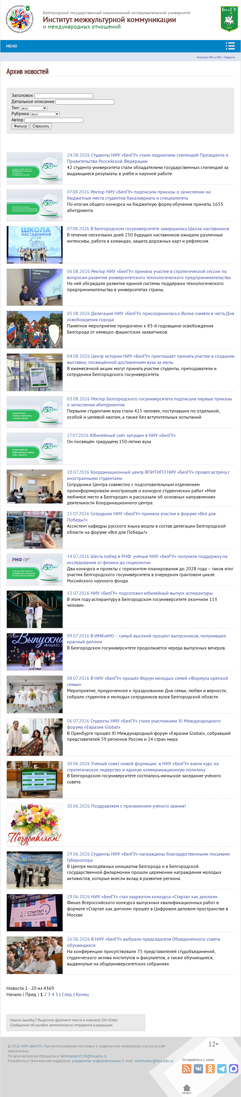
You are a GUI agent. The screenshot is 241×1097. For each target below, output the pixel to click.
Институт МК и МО (209, 57)
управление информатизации (96, 1061)
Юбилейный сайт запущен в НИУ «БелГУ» (133, 435)
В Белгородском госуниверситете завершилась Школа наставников (160, 228)
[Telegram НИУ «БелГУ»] (222, 1075)
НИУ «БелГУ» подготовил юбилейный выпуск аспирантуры (152, 593)
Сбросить (41, 126)
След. (67, 994)
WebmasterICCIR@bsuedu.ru (83, 1056)
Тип (15, 107)
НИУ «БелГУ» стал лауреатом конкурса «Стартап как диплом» (154, 896)
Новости (229, 57)
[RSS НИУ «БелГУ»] (187, 1075)
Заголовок (22, 95)
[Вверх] (187, 1093)
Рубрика (20, 113)
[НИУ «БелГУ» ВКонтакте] (199, 1075)
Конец (82, 994)
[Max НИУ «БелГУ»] (234, 1075)
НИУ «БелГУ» (32, 1046)
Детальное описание (32, 101)
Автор (17, 119)
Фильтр (20, 126)
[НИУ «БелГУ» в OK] (210, 1075)
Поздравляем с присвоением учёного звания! (138, 806)
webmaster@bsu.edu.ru (154, 1061)
